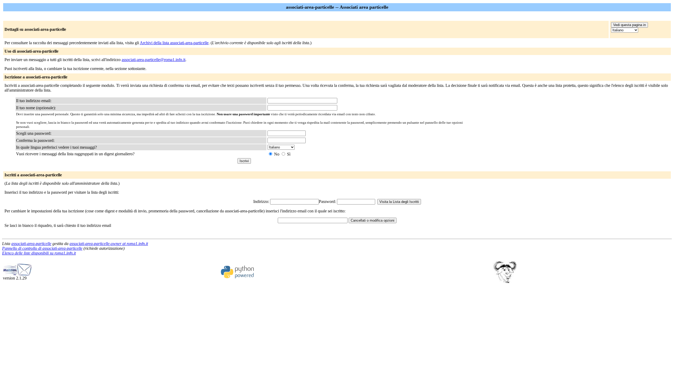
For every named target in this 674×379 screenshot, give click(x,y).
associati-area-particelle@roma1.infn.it (153, 59)
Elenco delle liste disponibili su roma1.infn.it (39, 253)
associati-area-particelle (31, 243)
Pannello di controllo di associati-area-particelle (42, 248)
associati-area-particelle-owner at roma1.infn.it (109, 243)
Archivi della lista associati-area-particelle (174, 43)
